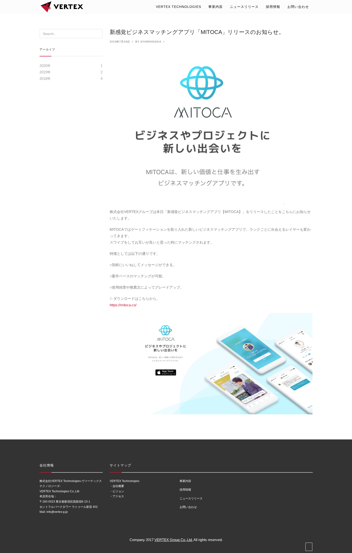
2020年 (45, 66)
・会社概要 (117, 486)
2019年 (45, 72)
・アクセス (117, 496)
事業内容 (215, 7)
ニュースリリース (244, 7)
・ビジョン (117, 491)
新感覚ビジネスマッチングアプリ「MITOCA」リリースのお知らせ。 (197, 32)
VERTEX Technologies (178, 7)
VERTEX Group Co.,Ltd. (173, 540)
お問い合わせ (298, 7)
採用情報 (273, 7)
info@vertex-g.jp (57, 512)
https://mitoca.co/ (123, 305)
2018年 (45, 79)
